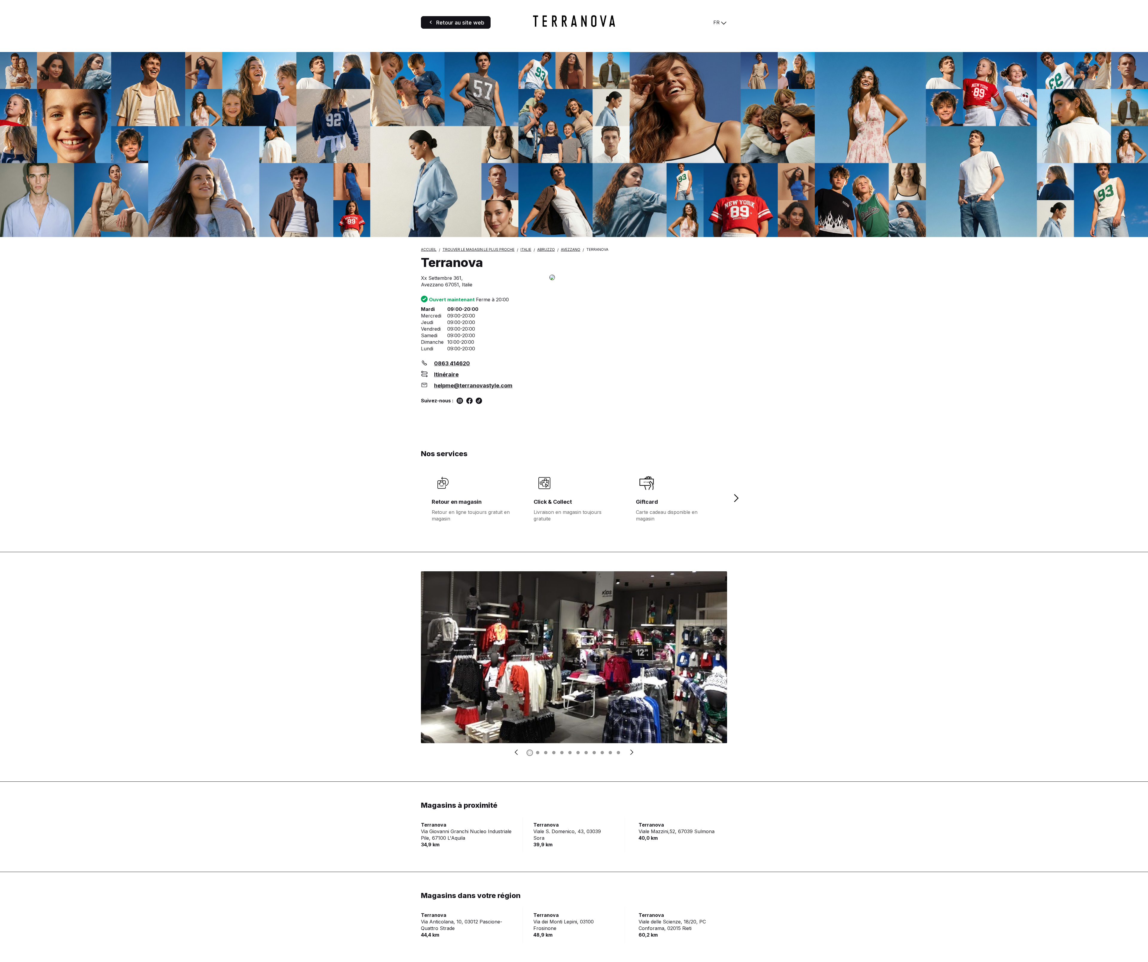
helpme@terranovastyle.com (473, 385)
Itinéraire (446, 374)
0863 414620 (452, 363)
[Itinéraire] (638, 278)
